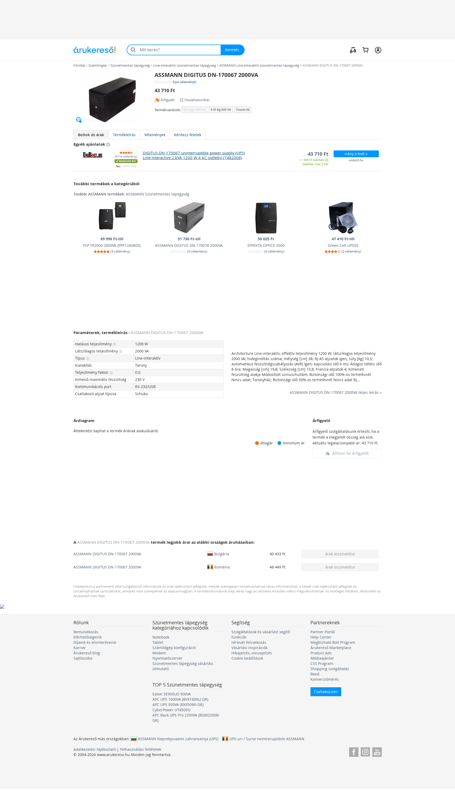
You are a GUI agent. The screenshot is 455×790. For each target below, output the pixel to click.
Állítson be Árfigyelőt (350, 453)
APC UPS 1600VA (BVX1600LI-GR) (180, 699)
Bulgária (221, 553)
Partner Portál (322, 631)
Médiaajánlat (322, 658)
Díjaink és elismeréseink (94, 642)
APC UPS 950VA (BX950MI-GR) (178, 704)
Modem (159, 652)
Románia (222, 567)
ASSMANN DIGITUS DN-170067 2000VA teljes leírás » (336, 392)
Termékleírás (124, 134)
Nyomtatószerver (167, 658)
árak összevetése (340, 553)
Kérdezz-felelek (187, 134)
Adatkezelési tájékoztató (94, 749)
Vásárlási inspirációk (249, 647)
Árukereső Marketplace (330, 647)
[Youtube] (377, 751)
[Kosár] (365, 50)
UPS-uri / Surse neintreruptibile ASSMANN (266, 738)
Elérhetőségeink (87, 637)
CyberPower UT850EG (171, 709)
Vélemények (154, 134)
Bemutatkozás (85, 631)
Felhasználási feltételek (140, 749)
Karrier (79, 647)
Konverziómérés (324, 679)
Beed (314, 673)
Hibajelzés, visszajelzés (251, 652)
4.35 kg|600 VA (221, 109)
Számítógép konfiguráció (174, 647)
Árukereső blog (86, 652)
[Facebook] (353, 751)
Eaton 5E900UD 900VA (171, 693)
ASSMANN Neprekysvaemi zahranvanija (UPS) (178, 738)
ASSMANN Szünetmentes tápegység (157, 194)
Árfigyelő (168, 99)
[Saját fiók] (378, 50)
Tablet (157, 642)
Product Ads (321, 652)
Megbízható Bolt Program (332, 642)
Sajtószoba (82, 658)
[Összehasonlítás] (353, 50)
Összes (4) (242, 109)
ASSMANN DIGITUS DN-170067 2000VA (107, 553)
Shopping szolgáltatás (329, 668)
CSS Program (321, 663)
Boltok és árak (91, 134)
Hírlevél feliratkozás (248, 642)
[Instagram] (365, 751)
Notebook (160, 637)
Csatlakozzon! (326, 691)
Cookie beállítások (247, 658)
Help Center (321, 637)
